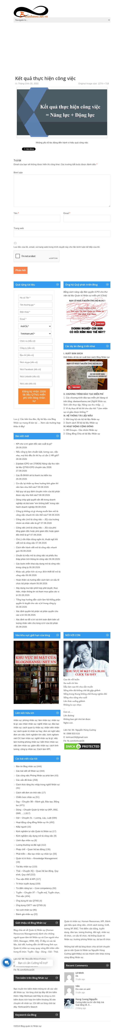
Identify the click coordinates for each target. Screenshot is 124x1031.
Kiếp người (21, 827)
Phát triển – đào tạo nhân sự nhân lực (34, 854)
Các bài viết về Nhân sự (27, 771)
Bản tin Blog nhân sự (26, 766)
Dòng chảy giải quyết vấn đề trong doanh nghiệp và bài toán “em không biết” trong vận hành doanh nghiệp (37, 503)
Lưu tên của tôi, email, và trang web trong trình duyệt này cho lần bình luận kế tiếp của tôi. (57, 247)
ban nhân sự (27, 738)
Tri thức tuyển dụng (25, 883)
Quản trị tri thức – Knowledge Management (36, 858)
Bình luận (18, 172)
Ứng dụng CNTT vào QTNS (29, 905)
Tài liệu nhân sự (23, 866)
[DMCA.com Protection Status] (82, 749)
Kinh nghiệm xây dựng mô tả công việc (34, 836)
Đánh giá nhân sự (24, 914)
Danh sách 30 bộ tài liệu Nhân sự (82, 423)
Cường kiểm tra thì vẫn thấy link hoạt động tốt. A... (90, 1003)
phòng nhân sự (30, 720)
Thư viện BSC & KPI (25, 879)
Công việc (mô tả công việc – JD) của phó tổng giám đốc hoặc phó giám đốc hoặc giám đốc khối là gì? (37, 531)
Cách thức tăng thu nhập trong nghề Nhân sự (38, 784)
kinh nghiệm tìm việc (36, 734)
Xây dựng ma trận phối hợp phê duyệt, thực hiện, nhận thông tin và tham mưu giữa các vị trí (37, 591)
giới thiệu (76, 953)
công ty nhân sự (28, 749)
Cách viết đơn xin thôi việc (28, 792)
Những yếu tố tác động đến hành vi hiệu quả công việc (62, 142)
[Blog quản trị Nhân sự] (31, 11)
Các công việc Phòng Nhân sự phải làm (35, 775)
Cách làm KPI (43, 749)
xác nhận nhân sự (27, 724)
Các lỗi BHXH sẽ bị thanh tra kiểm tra (34, 475)
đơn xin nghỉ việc (51, 731)
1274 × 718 (103, 83)
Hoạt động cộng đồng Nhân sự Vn (32, 822)
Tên (16, 213)
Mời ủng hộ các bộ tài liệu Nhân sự (82, 419)
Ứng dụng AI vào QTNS (27, 901)
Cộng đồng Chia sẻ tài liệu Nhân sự (83, 433)
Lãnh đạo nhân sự (25, 840)
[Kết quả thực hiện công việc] (62, 137)
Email (67, 213)
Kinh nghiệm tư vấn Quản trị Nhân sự (34, 831)
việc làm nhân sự (22, 745)
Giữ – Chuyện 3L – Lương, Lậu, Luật (33, 818)
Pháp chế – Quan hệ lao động (30, 849)
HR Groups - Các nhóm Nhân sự (81, 430)
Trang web (19, 228)
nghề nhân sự (44, 724)
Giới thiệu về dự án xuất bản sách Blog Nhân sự (86, 357)
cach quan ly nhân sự (33, 727)
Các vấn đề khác (24, 780)
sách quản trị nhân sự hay (29, 731)
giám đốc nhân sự (39, 745)
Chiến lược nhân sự (25, 797)
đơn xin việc (19, 734)
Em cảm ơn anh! (83, 989)
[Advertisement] (62, 47)
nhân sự (17, 720)
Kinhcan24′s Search (27, 1007)
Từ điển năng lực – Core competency (34, 888)
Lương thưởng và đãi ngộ (28, 845)
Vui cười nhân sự (24, 910)
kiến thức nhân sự (49, 742)
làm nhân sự (44, 720)
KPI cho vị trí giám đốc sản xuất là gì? (34, 444)
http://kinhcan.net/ (28, 996)
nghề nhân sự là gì (44, 738)
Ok (77, 976)
